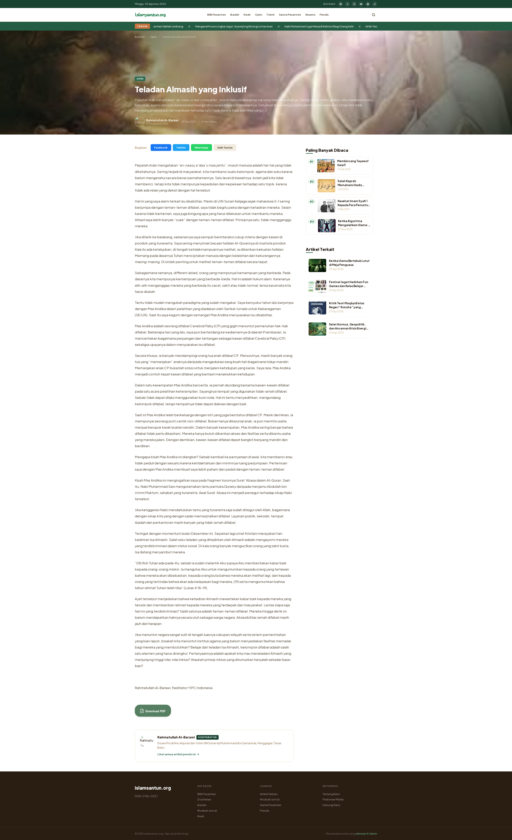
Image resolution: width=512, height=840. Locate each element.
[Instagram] (354, 4)
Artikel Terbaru (269, 794)
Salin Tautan (225, 147)
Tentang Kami (331, 794)
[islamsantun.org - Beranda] (150, 14)
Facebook (161, 147)
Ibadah (234, 14)
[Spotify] (367, 4)
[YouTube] (361, 4)
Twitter (181, 147)
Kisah (247, 14)
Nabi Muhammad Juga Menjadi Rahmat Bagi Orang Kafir (291, 26)
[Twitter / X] (347, 4)
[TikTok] (374, 4)
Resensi (310, 14)
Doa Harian (204, 799)
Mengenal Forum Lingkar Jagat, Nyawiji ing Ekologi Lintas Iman (206, 26)
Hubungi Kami (331, 805)
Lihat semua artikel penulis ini (176, 754)
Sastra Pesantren (290, 14)
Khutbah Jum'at (207, 810)
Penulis (324, 14)
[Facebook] (340, 4)
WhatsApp (201, 147)
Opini (258, 14)
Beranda (140, 36)
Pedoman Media (333, 799)
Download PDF (155, 711)
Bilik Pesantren (216, 14)
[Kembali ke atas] (502, 834)
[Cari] (373, 14)
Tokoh (270, 14)
